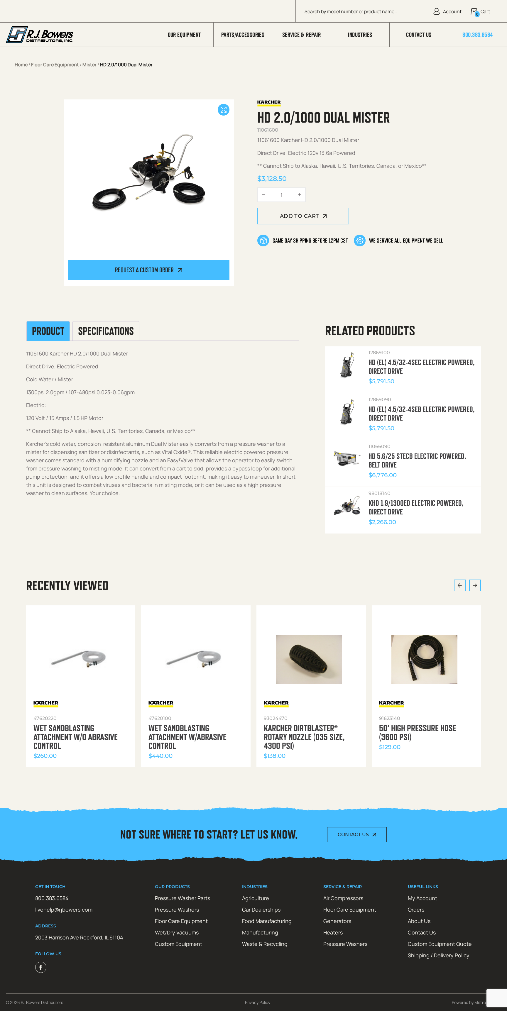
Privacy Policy (257, 1002)
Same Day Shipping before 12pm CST (310, 240)
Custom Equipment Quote (440, 943)
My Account (422, 898)
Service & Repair (301, 34)
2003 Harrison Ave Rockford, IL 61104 (79, 937)
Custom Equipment (178, 943)
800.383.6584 (477, 34)
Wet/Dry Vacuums (177, 932)
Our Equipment (184, 34)
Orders (416, 909)
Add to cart (299, 216)
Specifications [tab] (106, 331)
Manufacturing (260, 932)
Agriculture (255, 898)
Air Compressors (343, 898)
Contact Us (419, 34)
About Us (419, 920)
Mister (89, 64)
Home (21, 64)
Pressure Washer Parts (182, 898)
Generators (337, 920)
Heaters (333, 932)
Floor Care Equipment (55, 64)
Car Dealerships (261, 909)
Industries (360, 34)
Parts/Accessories (243, 34)
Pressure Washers (177, 909)
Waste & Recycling (265, 943)
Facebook (41, 967)
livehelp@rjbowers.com (63, 909)
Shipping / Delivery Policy (438, 955)
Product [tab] (48, 331)
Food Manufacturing (267, 920)
